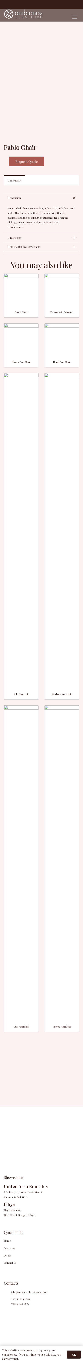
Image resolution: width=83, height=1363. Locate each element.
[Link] (23, 15)
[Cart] (78, 4)
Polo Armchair (21, 694)
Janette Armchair (62, 1026)
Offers (7, 1255)
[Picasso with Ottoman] (61, 276)
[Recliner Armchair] (61, 375)
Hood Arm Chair (62, 362)
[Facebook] (5, 4)
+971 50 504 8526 (20, 1298)
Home (7, 1240)
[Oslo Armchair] (21, 707)
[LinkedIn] (17, 4)
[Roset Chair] (21, 276)
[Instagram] (11, 4)
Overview (9, 1248)
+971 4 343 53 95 (20, 1303)
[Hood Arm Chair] (61, 325)
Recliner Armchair (62, 694)
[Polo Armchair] (21, 375)
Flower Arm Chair (21, 362)
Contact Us (10, 1262)
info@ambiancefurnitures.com (29, 1292)
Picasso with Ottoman (61, 312)
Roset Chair (21, 312)
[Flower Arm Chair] (21, 325)
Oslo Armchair (21, 1026)
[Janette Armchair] (61, 707)
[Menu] (74, 17)
